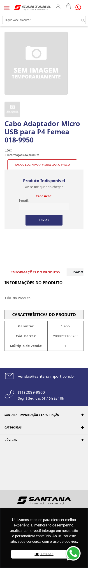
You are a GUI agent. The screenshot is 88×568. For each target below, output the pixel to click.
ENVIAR (44, 220)
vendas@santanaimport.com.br (46, 376)
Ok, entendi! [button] (44, 554)
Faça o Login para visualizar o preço (42, 165)
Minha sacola (68, 6)
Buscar (79, 20)
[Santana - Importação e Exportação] (32, 7)
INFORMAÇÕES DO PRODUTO (35, 272)
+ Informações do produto (22, 155)
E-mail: (24, 200)
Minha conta (58, 6)
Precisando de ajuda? (79, 7)
